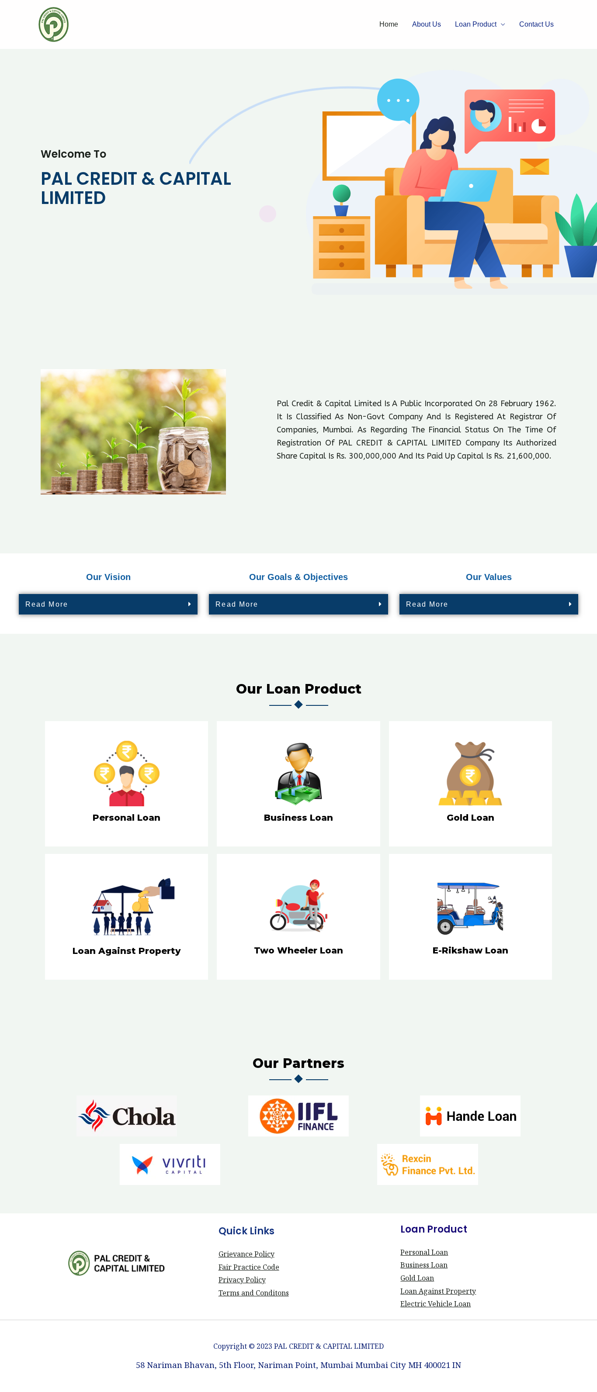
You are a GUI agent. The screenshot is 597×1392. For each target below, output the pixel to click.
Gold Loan (417, 1278)
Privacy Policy (242, 1280)
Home (388, 24)
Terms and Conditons (254, 1293)
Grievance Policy (246, 1254)
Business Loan (424, 1265)
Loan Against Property (438, 1291)
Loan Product (475, 24)
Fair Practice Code (249, 1267)
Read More (46, 604)
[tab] (108, 604)
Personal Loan (424, 1252)
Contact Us (536, 24)
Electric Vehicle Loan (435, 1304)
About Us (426, 24)
